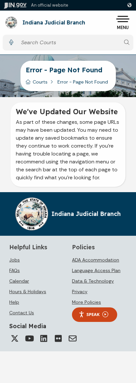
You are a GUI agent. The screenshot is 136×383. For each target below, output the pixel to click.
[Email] (72, 338)
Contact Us (21, 313)
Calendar (19, 281)
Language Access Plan (96, 270)
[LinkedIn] (43, 338)
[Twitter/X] (14, 338)
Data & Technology (93, 281)
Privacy (79, 292)
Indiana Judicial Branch (53, 23)
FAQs (14, 270)
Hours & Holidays (27, 292)
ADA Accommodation (95, 260)
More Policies (86, 302)
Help (14, 302)
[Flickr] (58, 338)
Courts (40, 82)
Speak (93, 314)
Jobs (14, 260)
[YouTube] (29, 338)
